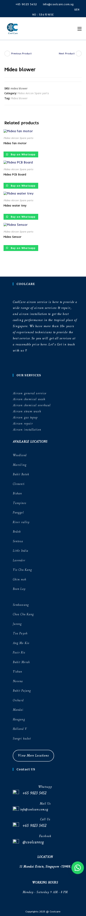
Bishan (17, 493)
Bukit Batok (21, 474)
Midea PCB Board (15, 174)
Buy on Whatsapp (22, 154)
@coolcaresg (31, 842)
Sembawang (21, 605)
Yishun (17, 672)
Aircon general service (29, 393)
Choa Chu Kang (23, 614)
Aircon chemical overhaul (32, 405)
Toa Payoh (20, 633)
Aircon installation (27, 429)
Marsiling (19, 465)
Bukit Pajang (22, 691)
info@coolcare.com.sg (33, 809)
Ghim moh (19, 579)
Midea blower (19, 98)
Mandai (18, 710)
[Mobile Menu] (78, 28)
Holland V (20, 729)
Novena (18, 681)
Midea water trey (15, 205)
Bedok (17, 532)
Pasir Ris (19, 652)
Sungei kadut (22, 739)
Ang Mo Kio (21, 643)
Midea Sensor (12, 237)
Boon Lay (19, 589)
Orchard (18, 700)
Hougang (19, 719)
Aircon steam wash (27, 411)
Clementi (18, 484)
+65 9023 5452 (26, 4)
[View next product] (79, 53)
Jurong (17, 624)
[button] (77, 867)
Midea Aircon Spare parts (33, 93)
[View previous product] (7, 53)
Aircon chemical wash (29, 399)
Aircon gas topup (25, 417)
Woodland (20, 455)
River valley (21, 522)
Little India (20, 551)
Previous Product (21, 53)
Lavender (19, 560)
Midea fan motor (15, 143)
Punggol (18, 513)
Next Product (67, 53)
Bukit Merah (21, 662)
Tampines (19, 503)
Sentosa (18, 541)
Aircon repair (23, 423)
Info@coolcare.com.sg (58, 4)
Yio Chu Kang (22, 570)
